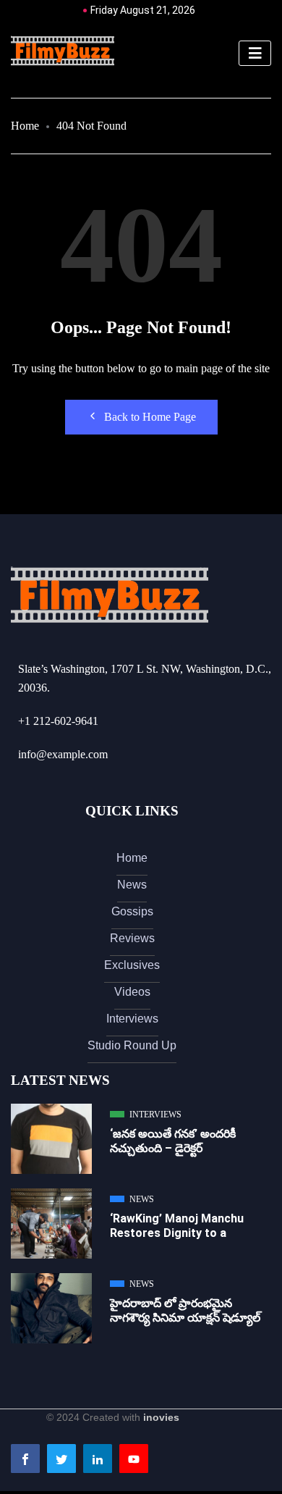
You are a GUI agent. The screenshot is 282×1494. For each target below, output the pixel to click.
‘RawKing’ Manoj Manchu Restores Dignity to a (177, 1226)
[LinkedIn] (97, 1458)
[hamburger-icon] (255, 53)
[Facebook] (25, 1458)
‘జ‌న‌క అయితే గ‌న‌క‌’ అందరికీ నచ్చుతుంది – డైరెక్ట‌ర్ (173, 1141)
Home (25, 125)
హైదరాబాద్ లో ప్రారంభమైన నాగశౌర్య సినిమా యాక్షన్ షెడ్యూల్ (185, 1310)
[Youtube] (133, 1458)
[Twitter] (61, 1458)
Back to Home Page (150, 417)
